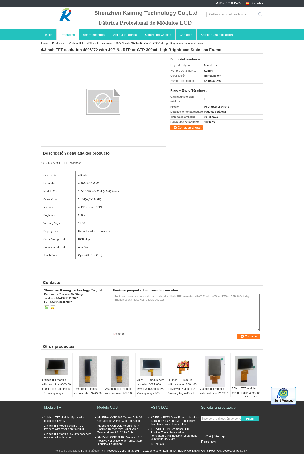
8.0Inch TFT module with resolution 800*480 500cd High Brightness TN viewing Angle (56, 386)
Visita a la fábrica (125, 34)
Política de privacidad (68, 450)
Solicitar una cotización (217, 34)
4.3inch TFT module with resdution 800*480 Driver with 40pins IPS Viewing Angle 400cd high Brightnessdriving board (182, 391)
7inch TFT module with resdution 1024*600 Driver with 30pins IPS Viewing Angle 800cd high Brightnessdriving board (150, 391)
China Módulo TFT (94, 450)
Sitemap (219, 436)
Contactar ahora (189, 127)
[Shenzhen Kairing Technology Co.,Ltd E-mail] (52, 307)
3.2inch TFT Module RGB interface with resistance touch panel (67, 435)
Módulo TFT (76, 43)
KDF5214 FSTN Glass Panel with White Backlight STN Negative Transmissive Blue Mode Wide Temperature (175, 421)
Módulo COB (107, 407)
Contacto (186, 34)
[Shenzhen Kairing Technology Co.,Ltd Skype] (46, 307)
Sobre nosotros (94, 34)
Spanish (256, 3)
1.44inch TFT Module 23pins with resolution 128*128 (64, 419)
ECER (243, 450)
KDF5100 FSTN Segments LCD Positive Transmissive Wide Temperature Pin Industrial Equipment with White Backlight (174, 434)
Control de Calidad (158, 34)
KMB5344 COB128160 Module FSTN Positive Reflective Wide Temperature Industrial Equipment (120, 441)
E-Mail (207, 436)
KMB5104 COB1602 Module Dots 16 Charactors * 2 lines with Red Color (119, 419)
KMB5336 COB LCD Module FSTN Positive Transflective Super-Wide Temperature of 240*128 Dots (118, 429)
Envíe (250, 418)
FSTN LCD (159, 407)
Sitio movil (210, 441)
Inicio (48, 34)
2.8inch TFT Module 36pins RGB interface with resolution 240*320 (64, 427)
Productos (68, 34)
